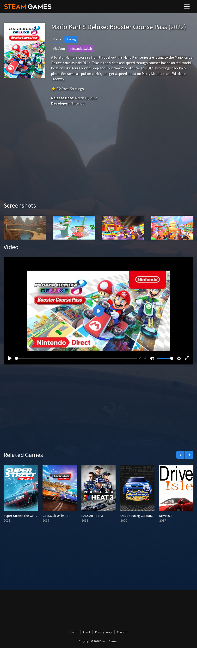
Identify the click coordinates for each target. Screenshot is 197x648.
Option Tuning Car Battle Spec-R (143, 515)
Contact (122, 632)
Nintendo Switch (81, 49)
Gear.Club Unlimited (56, 515)
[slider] (76, 358)
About (86, 632)
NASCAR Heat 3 (92, 515)
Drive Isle (165, 515)
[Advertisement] (98, 160)
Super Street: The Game (21, 515)
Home (74, 632)
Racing (71, 39)
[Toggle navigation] (187, 6)
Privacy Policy (103, 632)
